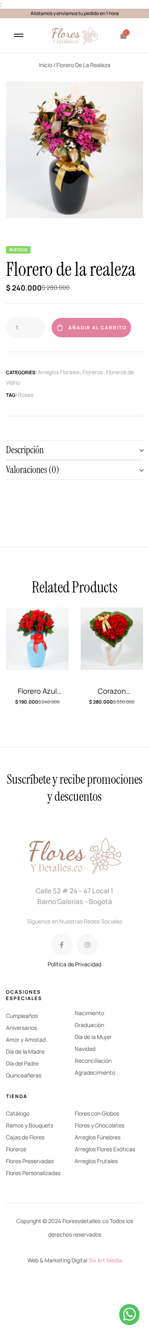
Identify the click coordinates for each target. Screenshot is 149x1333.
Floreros (93, 372)
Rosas (25, 394)
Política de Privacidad (74, 964)
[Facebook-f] (61, 945)
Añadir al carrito (97, 327)
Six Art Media (105, 1260)
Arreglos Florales (58, 372)
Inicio (45, 65)
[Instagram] (87, 945)
